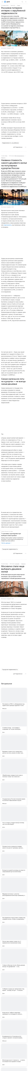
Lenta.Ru (17, 563)
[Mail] (5, 2)
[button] (14, 39)
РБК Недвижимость (19, 155)
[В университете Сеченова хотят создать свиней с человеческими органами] (14, 1031)
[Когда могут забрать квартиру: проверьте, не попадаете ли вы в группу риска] (14, 1007)
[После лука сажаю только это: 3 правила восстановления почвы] (14, 936)
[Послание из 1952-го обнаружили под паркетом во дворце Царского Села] (14, 699)
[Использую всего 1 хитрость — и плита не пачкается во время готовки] (14, 1055)
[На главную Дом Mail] (8, 2)
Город (18, 5)
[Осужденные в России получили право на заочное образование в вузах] (14, 794)
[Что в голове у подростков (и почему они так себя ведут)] (14, 818)
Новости (3, 157)
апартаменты (8, 225)
